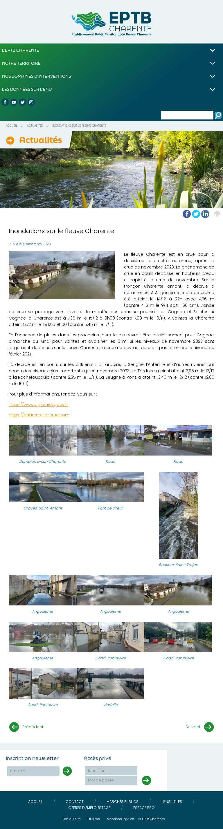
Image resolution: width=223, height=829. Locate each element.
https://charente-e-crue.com (39, 415)
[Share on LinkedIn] (205, 214)
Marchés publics (123, 801)
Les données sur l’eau (27, 89)
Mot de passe (101, 780)
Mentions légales (120, 819)
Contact (75, 801)
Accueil (11, 126)
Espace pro (144, 807)
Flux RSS (93, 819)
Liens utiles (171, 801)
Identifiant (97, 770)
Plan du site (71, 819)
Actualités (35, 126)
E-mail (17, 770)
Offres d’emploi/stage (89, 807)
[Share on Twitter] (196, 214)
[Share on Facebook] (187, 214)
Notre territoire (21, 63)
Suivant (193, 727)
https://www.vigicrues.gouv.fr (38, 404)
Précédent (33, 727)
